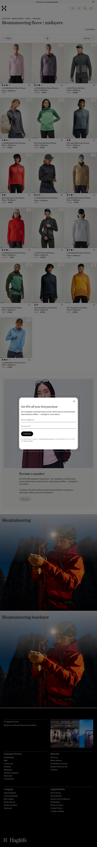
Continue (27, 434)
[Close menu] (74, 401)
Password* (26, 426)
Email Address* (28, 420)
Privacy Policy (28, 441)
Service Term (48, 439)
